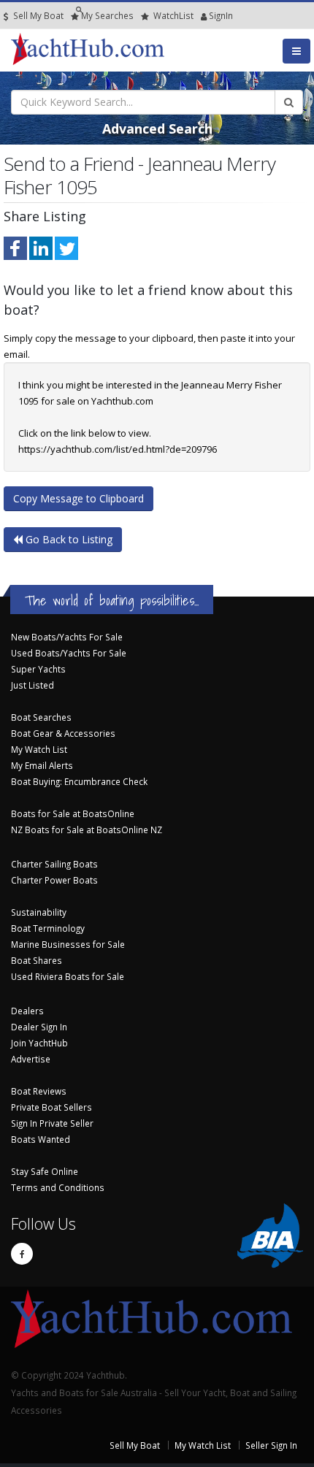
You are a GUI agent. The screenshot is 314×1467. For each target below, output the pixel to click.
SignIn (202, 15)
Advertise (30, 1059)
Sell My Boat (37, 15)
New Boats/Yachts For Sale (67, 637)
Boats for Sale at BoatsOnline (72, 813)
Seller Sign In (271, 1445)
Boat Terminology (48, 928)
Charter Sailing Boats (54, 864)
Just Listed (32, 685)
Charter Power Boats (54, 880)
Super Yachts (38, 669)
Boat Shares (36, 960)
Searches (107, 15)
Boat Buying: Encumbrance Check (79, 781)
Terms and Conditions (57, 1187)
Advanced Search (157, 128)
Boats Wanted (40, 1139)
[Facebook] (22, 1254)
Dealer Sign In (39, 1027)
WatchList (173, 15)
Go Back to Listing (67, 539)
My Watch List (39, 749)
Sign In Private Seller (52, 1123)
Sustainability (38, 912)
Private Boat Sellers (51, 1107)
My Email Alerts (42, 765)
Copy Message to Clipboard (78, 498)
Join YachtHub (39, 1043)
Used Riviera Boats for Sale (67, 976)
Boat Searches (41, 717)
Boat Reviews (38, 1091)
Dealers (27, 1010)
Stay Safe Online (44, 1171)
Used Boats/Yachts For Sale (68, 653)
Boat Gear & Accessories (63, 733)
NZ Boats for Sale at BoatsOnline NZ (86, 829)
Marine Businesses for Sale (68, 944)
